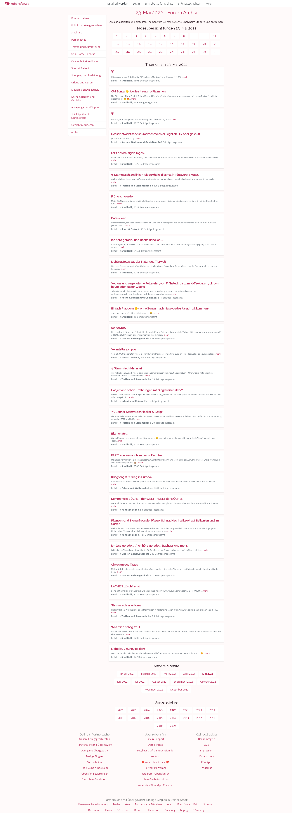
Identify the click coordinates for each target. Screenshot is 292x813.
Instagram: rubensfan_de (155, 773)
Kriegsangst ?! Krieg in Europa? (131, 477)
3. (136, 36)
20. (204, 44)
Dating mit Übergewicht (94, 750)
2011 (212, 718)
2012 (199, 718)
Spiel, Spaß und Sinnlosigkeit (80, 116)
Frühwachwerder (122, 196)
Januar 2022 (127, 673)
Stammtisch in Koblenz (126, 605)
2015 (160, 718)
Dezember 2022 (179, 689)
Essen (108, 810)
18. (182, 44)
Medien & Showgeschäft (85, 89)
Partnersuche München (148, 804)
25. (150, 52)
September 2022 (183, 681)
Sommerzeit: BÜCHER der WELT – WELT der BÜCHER (147, 498)
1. (117, 36)
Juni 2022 (122, 681)
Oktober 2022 (208, 681)
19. (193, 44)
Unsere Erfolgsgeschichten (94, 739)
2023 (160, 710)
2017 (133, 718)
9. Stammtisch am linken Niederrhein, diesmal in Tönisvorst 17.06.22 (155, 174)
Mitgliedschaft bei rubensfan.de (155, 750)
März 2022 (170, 673)
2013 (186, 718)
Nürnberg (198, 810)
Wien (169, 804)
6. (165, 36)
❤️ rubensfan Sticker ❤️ (155, 762)
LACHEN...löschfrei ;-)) (125, 586)
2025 (133, 710)
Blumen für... (119, 433)
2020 (199, 710)
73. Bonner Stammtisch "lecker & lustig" (137, 411)
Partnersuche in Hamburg (93, 804)
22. (117, 52)
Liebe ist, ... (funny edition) (128, 648)
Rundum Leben (80, 18)
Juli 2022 (139, 681)
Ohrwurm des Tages (124, 564)
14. (139, 44)
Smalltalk (76, 32)
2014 (173, 718)
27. (172, 52)
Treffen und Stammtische (85, 46)
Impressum (206, 750)
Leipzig (184, 810)
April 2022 (189, 673)
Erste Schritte (155, 744)
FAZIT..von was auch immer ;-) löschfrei (136, 455)
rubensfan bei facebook (155, 779)
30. (204, 52)
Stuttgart (208, 804)
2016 (146, 718)
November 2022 (153, 689)
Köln (127, 804)
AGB (206, 744)
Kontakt (155, 756)
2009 (173, 726)
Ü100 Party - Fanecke (83, 54)
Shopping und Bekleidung (86, 75)
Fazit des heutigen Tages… (128, 153)
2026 (120, 710)
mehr (185, 77)
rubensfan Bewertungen (94, 773)
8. (184, 36)
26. (161, 52)
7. (175, 36)
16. (161, 44)
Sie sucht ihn (94, 762)
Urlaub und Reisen (82, 82)
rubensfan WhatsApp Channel (155, 785)
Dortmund (94, 810)
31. (215, 52)
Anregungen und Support (86, 107)
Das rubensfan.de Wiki (94, 779)
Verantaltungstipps (123, 349)
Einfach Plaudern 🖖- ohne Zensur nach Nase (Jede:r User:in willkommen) (160, 308)
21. (215, 44)
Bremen (138, 810)
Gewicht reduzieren (82, 125)
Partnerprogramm (155, 768)
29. (193, 52)
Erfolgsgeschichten (189, 3)
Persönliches (78, 39)
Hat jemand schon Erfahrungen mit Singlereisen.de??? (147, 390)
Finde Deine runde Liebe (94, 768)
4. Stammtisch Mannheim (127, 368)
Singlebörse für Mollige (159, 3)
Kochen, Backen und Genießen (83, 98)
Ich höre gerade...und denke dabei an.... (137, 240)
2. (127, 36)
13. (128, 44)
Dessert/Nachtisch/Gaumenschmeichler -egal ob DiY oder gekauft (155, 134)
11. (215, 36)
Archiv (74, 132)
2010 (160, 726)
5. (155, 36)
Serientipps (118, 327)
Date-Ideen (118, 218)
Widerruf (207, 768)
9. (194, 36)
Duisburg (170, 810)
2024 (146, 710)
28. (182, 52)
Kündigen (206, 762)
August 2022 (159, 681)
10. (204, 36)
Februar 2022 (148, 673)
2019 (212, 710)
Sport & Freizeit (80, 68)
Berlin (116, 804)
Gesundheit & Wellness (84, 61)
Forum (210, 3)
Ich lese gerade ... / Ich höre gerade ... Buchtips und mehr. (149, 545)
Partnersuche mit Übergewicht (94, 744)
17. (172, 44)
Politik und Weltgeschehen (86, 25)
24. (139, 52)
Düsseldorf (123, 810)
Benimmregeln (206, 739)
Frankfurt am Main (187, 804)
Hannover (154, 810)
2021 (186, 710)
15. (150, 44)
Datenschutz (206, 756)
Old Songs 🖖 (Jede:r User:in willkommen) (138, 91)
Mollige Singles (94, 756)
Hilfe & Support (155, 739)
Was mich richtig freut (125, 627)
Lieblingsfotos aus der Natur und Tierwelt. (139, 261)
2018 (120, 718)
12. (117, 44)
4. (146, 36)
